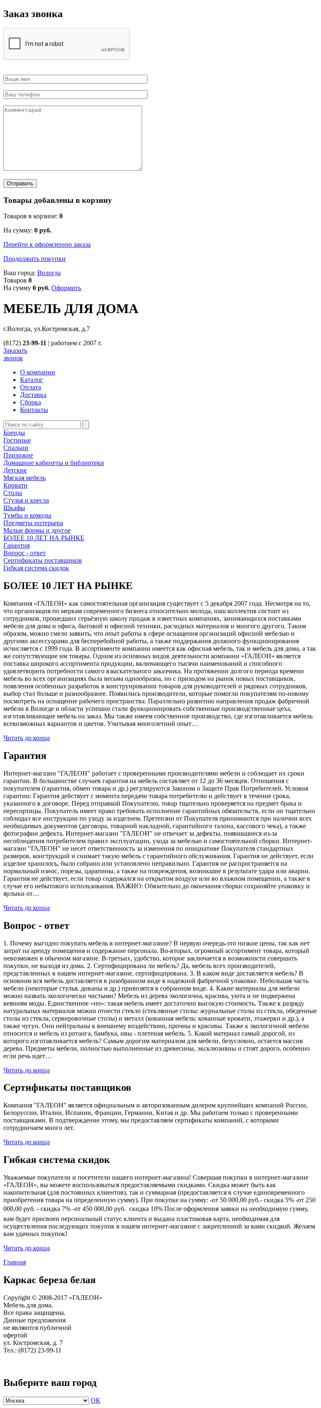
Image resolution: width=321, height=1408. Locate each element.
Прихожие (18, 455)
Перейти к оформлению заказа (47, 244)
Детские (15, 470)
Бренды (14, 432)
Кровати (15, 485)
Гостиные (17, 440)
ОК (95, 1400)
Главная (14, 1262)
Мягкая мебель (24, 477)
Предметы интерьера (33, 522)
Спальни (15, 447)
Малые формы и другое (37, 530)
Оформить (66, 287)
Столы (12, 492)
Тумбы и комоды (27, 515)
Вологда (49, 272)
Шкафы (14, 507)
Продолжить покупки (34, 258)
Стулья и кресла (26, 500)
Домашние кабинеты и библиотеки (53, 462)
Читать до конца (26, 737)
